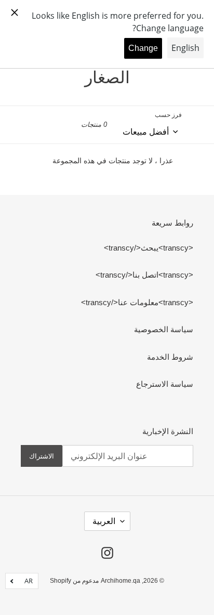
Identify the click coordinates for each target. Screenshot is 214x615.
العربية (103, 521)
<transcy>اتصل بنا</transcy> (144, 274)
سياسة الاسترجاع (164, 384)
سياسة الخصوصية (163, 329)
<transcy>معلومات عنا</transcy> (137, 302)
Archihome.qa (120, 580)
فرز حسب (168, 115)
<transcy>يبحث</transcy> (148, 247)
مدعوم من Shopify (74, 580)
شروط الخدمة (170, 356)
